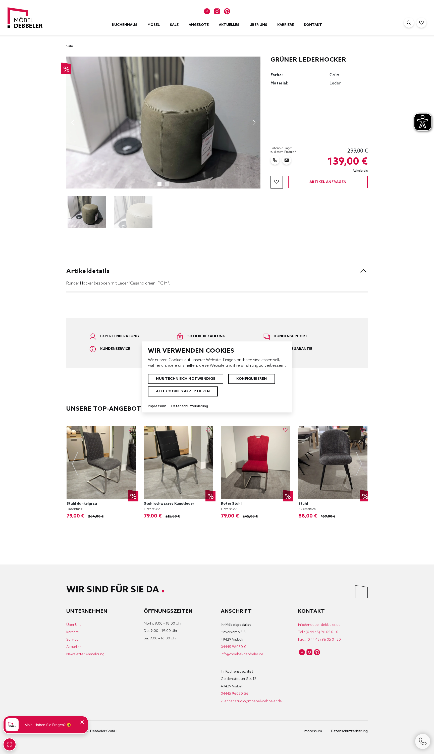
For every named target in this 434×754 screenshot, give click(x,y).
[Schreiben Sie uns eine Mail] (286, 160)
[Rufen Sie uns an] (275, 160)
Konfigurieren (251, 379)
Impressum (313, 731)
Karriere (72, 632)
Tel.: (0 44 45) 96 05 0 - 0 (318, 632)
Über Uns (74, 625)
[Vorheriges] (72, 122)
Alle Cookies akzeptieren (183, 391)
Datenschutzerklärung (349, 731)
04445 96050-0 (233, 647)
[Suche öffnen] (409, 23)
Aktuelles (74, 647)
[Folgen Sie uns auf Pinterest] (227, 11)
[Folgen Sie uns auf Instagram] (217, 11)
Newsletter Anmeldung (85, 654)
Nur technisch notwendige (185, 379)
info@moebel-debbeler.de (242, 654)
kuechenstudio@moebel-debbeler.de (251, 701)
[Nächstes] (254, 122)
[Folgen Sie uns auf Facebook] (207, 11)
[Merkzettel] (421, 23)
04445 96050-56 (234, 694)
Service (72, 640)
